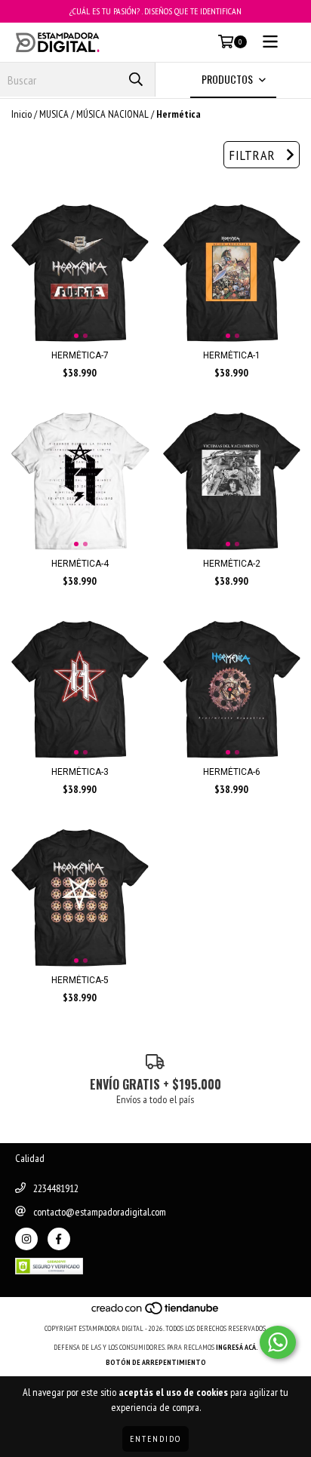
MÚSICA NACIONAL (112, 114)
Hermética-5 (80, 980)
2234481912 (56, 1188)
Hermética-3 (80, 772)
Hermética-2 (231, 563)
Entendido (155, 1438)
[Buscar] (136, 80)
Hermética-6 (231, 772)
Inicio (21, 114)
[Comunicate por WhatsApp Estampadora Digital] (278, 1342)
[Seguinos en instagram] (26, 1239)
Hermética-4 (80, 563)
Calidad (30, 1158)
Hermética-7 (80, 355)
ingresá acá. (237, 1347)
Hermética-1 (231, 355)
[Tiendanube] (156, 1313)
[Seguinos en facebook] (59, 1239)
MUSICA (54, 114)
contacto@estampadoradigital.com (99, 1212)
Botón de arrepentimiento (156, 1362)
